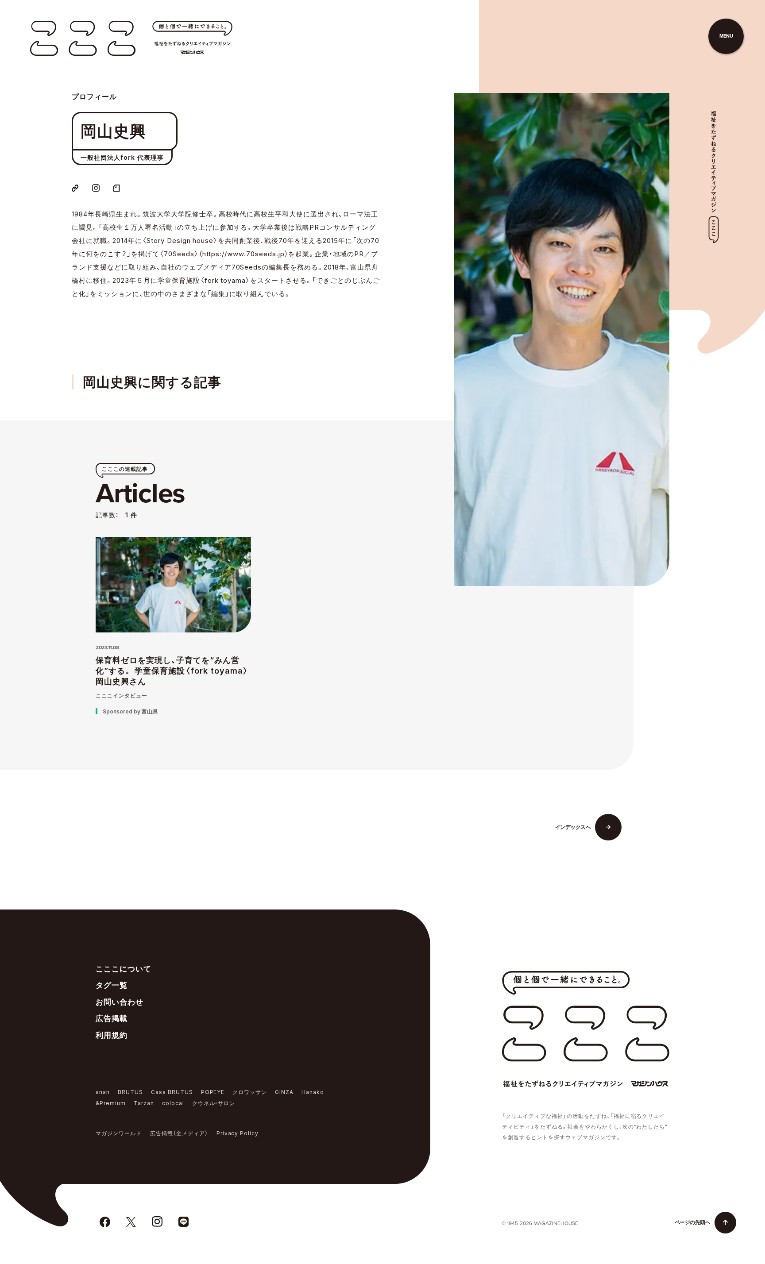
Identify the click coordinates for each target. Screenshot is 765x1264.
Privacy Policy (237, 1133)
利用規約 (112, 1035)
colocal (173, 1103)
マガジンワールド (119, 1133)
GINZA (284, 1092)
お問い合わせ (119, 1002)
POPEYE (213, 1092)
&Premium (111, 1103)
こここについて (123, 968)
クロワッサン (249, 1092)
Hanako (312, 1092)
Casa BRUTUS (172, 1092)
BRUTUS (130, 1092)
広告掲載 (112, 1018)
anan (103, 1092)
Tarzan (144, 1103)
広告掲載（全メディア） (179, 1133)
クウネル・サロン (214, 1103)
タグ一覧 (112, 985)
